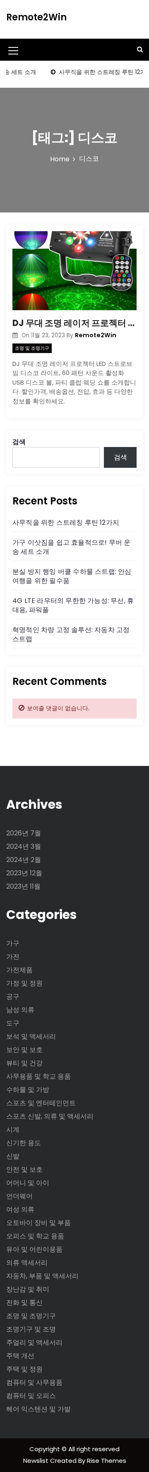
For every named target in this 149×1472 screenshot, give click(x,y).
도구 (12, 1023)
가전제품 (19, 970)
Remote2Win (36, 17)
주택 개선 (20, 1356)
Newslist (36, 1460)
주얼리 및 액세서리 (34, 1342)
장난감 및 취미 (27, 1289)
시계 (12, 1129)
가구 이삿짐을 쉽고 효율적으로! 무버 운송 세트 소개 (71, 547)
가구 (12, 943)
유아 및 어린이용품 (34, 1249)
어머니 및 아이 (27, 1183)
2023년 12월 (24, 873)
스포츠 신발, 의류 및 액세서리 (50, 1116)
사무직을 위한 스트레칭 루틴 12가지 (65, 522)
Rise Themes (106, 1460)
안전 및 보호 (24, 1169)
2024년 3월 (23, 846)
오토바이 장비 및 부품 (38, 1222)
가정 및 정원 (24, 983)
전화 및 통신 (24, 1302)
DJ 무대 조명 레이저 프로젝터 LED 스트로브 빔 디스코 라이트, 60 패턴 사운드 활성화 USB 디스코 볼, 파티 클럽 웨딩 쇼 (74, 323)
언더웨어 (19, 1196)
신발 (12, 1156)
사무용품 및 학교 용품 (38, 1076)
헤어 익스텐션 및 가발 (38, 1409)
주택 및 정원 (24, 1369)
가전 (12, 956)
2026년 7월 (23, 833)
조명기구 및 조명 (31, 1329)
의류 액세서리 (27, 1262)
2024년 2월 (23, 859)
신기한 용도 (23, 1143)
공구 (12, 996)
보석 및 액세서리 (31, 1036)
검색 (19, 442)
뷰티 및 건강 (24, 1063)
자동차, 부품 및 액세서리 (42, 1276)
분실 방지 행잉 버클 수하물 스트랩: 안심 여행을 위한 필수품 (72, 576)
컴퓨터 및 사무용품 (34, 1382)
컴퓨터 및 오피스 (31, 1395)
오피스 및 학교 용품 (35, 1236)
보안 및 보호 (24, 1050)
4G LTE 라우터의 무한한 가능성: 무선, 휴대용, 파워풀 (73, 605)
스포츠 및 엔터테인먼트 (41, 1103)
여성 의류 (20, 1209)
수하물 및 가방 (27, 1089)
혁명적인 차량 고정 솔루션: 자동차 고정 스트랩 (71, 634)
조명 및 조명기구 (32, 348)
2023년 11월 (23, 886)
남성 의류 (20, 1010)
